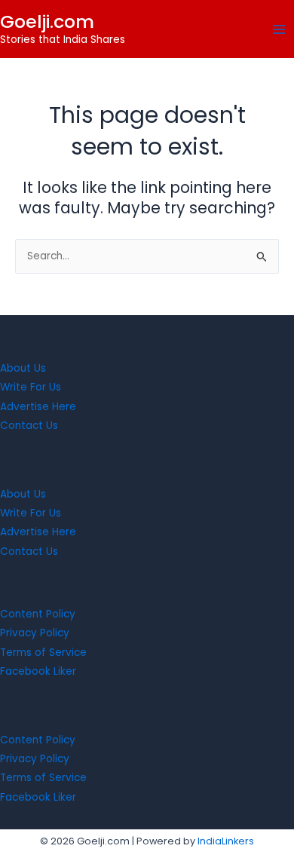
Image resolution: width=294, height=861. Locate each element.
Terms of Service (43, 652)
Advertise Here (38, 407)
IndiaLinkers (226, 841)
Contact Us (29, 425)
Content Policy (37, 614)
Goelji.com (47, 21)
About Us (23, 368)
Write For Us (30, 387)
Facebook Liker (38, 671)
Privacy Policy (34, 633)
